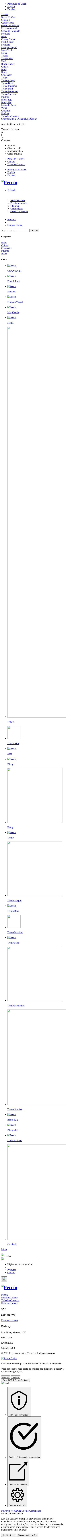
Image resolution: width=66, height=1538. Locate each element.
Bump (4, 72)
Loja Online (31, 119)
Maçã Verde (7, 50)
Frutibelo (5, 44)
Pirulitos (5, 97)
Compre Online (14, 225)
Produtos (5, 33)
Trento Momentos (9, 91)
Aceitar (5, 1377)
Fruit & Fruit (7, 42)
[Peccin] (9, 182)
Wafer (4, 108)
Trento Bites (7, 83)
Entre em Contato (9, 1303)
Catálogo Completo (10, 31)
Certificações (7, 22)
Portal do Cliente (17, 119)
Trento (4, 77)
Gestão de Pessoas (10, 25)
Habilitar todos (8, 1535)
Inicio (4, 1249)
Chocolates (6, 75)
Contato (5, 119)
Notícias (5, 113)
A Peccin (11, 190)
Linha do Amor (8, 105)
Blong (4, 69)
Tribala (4, 14)
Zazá (3, 61)
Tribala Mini (7, 58)
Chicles (4, 66)
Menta (4, 53)
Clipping (5, 20)
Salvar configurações (27, 1535)
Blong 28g (6, 102)
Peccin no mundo (9, 28)
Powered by (21, 1510)
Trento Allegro (8, 80)
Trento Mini (7, 88)
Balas (4, 36)
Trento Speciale (8, 94)
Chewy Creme (8, 39)
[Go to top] (4, 1278)
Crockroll (5, 110)
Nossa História (8, 17)
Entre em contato (9, 1320)
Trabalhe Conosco (10, 116)
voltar (8, 1256)
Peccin (4, 1295)
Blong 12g (6, 99)
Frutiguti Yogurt (9, 47)
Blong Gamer (7, 64)
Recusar (15, 1377)
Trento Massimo (9, 86)
